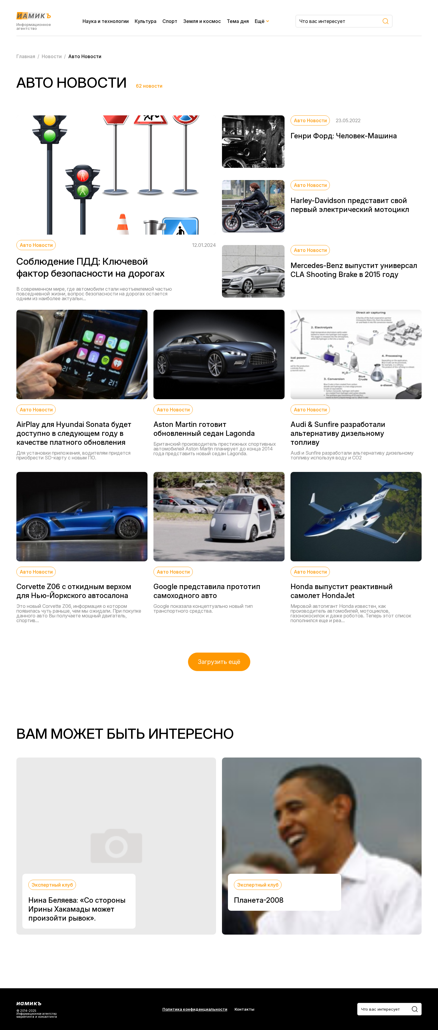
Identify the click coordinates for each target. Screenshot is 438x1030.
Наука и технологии (106, 21)
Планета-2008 (259, 900)
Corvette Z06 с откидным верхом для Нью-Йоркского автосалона (73, 591)
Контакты (244, 1009)
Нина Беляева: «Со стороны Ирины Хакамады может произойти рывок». (76, 909)
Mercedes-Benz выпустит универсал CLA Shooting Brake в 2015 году (354, 270)
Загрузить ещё (219, 661)
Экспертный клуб (52, 885)
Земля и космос (202, 21)
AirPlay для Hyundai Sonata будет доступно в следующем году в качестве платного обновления (73, 433)
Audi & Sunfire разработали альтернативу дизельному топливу (338, 433)
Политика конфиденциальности (194, 1009)
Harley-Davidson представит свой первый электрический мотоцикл (350, 205)
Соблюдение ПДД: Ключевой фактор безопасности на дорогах (90, 267)
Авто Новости (36, 245)
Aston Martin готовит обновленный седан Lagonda (204, 429)
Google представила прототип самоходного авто (206, 591)
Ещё (260, 21)
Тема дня (238, 21)
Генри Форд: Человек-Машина (344, 135)
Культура (145, 21)
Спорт (169, 21)
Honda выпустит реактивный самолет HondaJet (342, 591)
